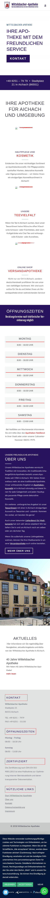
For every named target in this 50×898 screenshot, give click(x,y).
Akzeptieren (25, 884)
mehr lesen (11, 674)
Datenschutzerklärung (15, 807)
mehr (40, 884)
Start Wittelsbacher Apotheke (18, 796)
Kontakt (18, 58)
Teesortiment (11, 508)
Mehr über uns (19, 551)
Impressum (10, 811)
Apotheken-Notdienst (35, 433)
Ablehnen (9, 884)
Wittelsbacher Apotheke (19, 25)
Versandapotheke (18, 543)
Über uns (9, 799)
